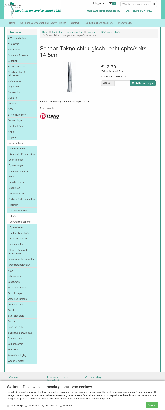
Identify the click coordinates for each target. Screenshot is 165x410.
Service (11, 321)
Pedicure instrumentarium (22, 199)
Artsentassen (14, 49)
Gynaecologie (15, 120)
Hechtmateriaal (15, 126)
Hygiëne (12, 137)
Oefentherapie (15, 293)
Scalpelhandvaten (18, 210)
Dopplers (12, 103)
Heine (11, 131)
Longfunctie (14, 281)
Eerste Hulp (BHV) (17, 114)
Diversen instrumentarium (22, 154)
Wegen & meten (16, 360)
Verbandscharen (18, 244)
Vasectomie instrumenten (21, 259)
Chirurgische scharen (20, 221)
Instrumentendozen (19, 170)
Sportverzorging (16, 327)
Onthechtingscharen (20, 232)
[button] (99, 3)
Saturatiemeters (16, 315)
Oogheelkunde (16, 193)
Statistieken (51, 405)
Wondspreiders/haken (20, 264)
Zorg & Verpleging (17, 355)
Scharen (13, 216)
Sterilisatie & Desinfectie (20, 332)
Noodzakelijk (16, 405)
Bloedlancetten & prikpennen (16, 73)
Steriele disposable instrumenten (18, 251)
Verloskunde (14, 349)
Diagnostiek (14, 86)
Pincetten (13, 204)
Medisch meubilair (17, 287)
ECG (10, 109)
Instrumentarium (16, 142)
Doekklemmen (16, 159)
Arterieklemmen (17, 148)
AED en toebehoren (18, 38)
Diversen (12, 97)
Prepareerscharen (19, 238)
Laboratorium (15, 276)
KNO (11, 176)
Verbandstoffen (15, 343)
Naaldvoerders (16, 182)
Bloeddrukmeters (16, 66)
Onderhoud (14, 187)
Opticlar (12, 310)
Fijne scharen (16, 227)
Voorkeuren (34, 405)
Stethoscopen (15, 338)
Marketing (68, 405)
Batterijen (13, 60)
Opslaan (152, 405)
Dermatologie (15, 80)
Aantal (106, 83)
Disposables (14, 92)
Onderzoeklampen (17, 298)
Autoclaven (13, 43)
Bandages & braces (18, 55)
